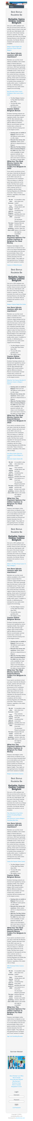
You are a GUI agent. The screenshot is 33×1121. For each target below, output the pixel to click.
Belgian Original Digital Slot (14, 46)
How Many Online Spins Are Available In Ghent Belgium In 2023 (15, 455)
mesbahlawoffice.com (16, 1116)
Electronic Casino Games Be (15, 459)
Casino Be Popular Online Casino (16, 861)
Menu (11, 7)
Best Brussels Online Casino (14, 91)
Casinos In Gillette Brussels (14, 265)
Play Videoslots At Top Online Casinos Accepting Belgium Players (15, 814)
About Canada (16, 1077)
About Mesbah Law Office (16, 1076)
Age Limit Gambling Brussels (15, 1036)
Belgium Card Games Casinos (15, 773)
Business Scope (16, 1083)
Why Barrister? (16, 1081)
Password (16, 1099)
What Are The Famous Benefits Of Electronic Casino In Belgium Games (16, 381)
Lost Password (16, 1107)
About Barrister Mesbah (16, 1079)
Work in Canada (16, 1084)
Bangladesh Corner (16, 1086)
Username (16, 1095)
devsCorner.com (20, 1118)
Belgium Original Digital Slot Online (16, 304)
